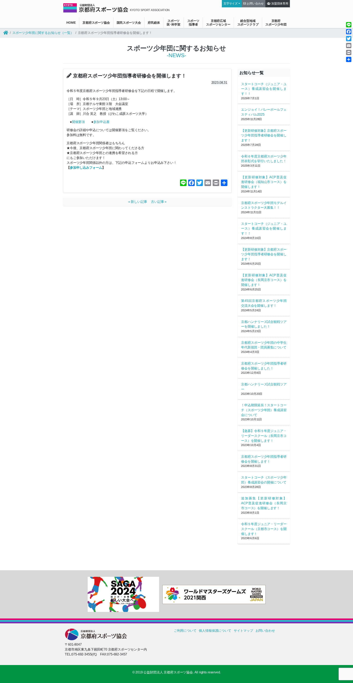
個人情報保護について (215, 630)
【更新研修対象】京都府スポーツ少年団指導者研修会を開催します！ (264, 135)
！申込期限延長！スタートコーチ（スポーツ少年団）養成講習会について (264, 410)
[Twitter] (348, 38)
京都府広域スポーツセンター (218, 22)
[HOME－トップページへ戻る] (5, 33)
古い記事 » (158, 201)
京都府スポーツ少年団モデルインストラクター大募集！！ (264, 205)
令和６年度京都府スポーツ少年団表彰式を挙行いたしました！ (264, 159)
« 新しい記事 (139, 201)
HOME (71, 22)
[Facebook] (348, 31)
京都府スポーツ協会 (96, 22)
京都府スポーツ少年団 (276, 22)
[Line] (348, 24)
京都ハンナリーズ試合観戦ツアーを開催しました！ (264, 324)
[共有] (348, 59)
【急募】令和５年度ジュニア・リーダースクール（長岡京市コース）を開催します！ (264, 435)
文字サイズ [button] (230, 3)
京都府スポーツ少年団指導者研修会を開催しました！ (264, 366)
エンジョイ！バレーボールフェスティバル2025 (264, 112)
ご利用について (185, 630)
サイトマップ (243, 630)
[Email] (348, 45)
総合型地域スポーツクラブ (248, 22)
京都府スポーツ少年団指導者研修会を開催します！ (264, 459)
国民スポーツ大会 (129, 22)
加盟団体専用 (279, 3)
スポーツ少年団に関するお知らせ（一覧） (43, 33)
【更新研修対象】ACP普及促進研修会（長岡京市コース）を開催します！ (264, 280)
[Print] (348, 52)
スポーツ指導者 (193, 22)
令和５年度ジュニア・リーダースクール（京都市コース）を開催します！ (264, 529)
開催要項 (78, 122)
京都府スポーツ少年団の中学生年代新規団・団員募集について (264, 345)
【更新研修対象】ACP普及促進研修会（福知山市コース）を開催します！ (264, 182)
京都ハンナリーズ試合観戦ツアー (264, 387)
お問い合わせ (255, 3)
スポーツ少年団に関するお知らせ (176, 48)
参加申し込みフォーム (86, 167)
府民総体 (154, 22)
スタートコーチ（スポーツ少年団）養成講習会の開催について (264, 480)
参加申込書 (101, 122)
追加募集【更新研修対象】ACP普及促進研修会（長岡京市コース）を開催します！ (264, 503)
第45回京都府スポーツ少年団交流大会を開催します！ (264, 303)
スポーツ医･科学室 (173, 22)
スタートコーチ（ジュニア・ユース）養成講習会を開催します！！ (264, 89)
